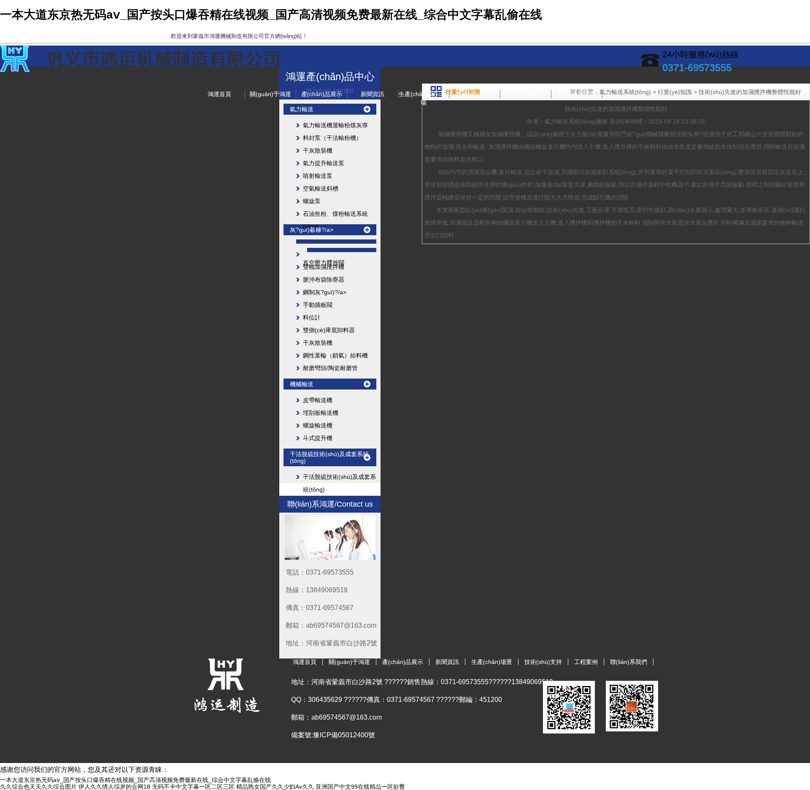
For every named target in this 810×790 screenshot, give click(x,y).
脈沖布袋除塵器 (323, 279)
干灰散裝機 (317, 150)
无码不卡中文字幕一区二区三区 (193, 786)
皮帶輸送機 (317, 400)
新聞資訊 (372, 94)
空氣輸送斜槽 (320, 188)
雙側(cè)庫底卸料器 (329, 330)
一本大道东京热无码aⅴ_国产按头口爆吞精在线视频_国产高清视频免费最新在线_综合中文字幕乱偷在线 (271, 14)
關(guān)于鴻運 (270, 94)
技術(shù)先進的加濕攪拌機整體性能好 (750, 92)
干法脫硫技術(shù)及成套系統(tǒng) (329, 457)
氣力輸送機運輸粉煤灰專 (335, 125)
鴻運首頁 (219, 94)
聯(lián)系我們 (576, 94)
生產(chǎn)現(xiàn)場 (424, 94)
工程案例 (525, 94)
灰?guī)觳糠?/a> (311, 229)
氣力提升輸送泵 (323, 163)
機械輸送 (301, 384)
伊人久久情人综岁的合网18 (114, 786)
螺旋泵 (312, 201)
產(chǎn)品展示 (321, 94)
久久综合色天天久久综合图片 (38, 786)
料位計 (312, 317)
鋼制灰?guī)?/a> (324, 292)
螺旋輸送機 (317, 425)
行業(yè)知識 (675, 92)
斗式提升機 (317, 438)
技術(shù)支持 (475, 94)
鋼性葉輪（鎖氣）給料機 (335, 355)
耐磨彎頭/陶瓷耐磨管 (330, 368)
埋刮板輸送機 (320, 412)
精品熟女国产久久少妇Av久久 (275, 786)
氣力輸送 (301, 109)
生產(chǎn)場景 (491, 661)
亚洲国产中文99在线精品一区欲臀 (360, 786)
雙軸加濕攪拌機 (323, 266)
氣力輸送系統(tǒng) (570, 121)
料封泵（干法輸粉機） (332, 137)
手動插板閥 (317, 304)
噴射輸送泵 (317, 175)
